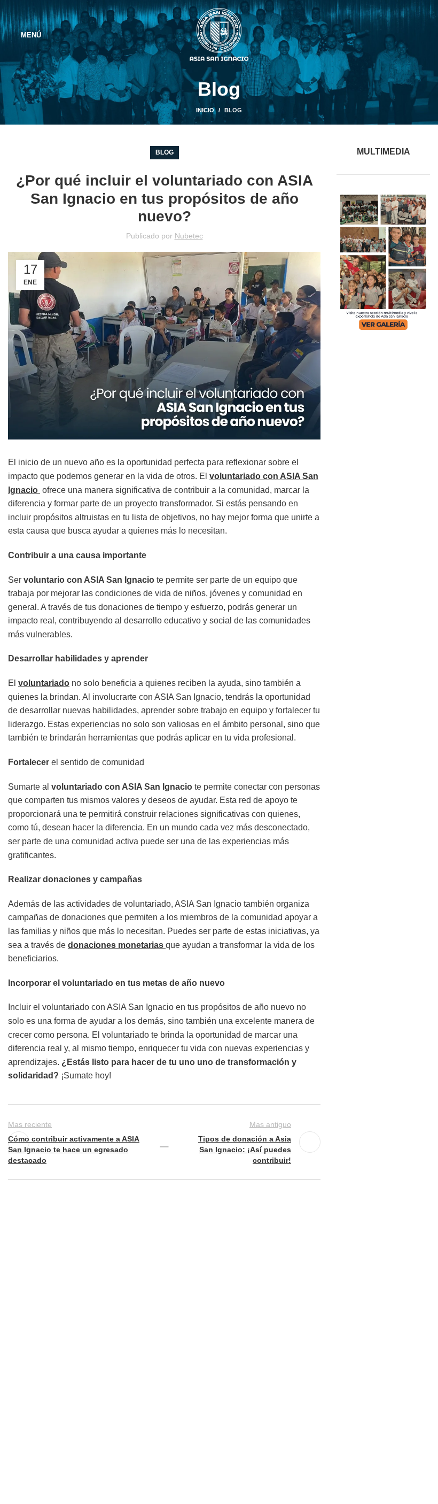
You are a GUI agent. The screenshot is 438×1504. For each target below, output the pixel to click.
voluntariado (43, 683)
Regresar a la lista (164, 1142)
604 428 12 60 (55, 1354)
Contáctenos (189, 1427)
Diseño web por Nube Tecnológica (219, 1488)
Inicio (205, 110)
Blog (233, 110)
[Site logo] (219, 33)
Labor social (188, 1351)
